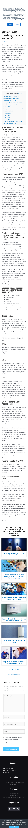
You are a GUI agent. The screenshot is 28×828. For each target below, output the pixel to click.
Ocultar (20, 93)
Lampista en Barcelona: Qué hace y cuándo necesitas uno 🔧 (14, 662)
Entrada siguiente (14, 674)
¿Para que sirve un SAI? (10, 101)
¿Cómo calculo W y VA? (10, 123)
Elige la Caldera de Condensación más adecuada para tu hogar (14, 620)
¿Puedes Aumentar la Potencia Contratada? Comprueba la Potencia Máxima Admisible (14, 576)
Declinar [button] (17, 24)
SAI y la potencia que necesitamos (13, 121)
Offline (7, 115)
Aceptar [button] (10, 24)
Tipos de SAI (7, 113)
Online (7, 119)
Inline (7, 117)
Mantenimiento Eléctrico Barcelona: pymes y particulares (14, 598)
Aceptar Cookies (14, 826)
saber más (23, 824)
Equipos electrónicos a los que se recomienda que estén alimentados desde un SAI (13, 105)
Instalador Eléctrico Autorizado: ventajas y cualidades (14, 554)
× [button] (24, 3)
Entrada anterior (14, 669)
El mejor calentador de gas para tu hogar (14, 641)
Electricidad (5, 42)
